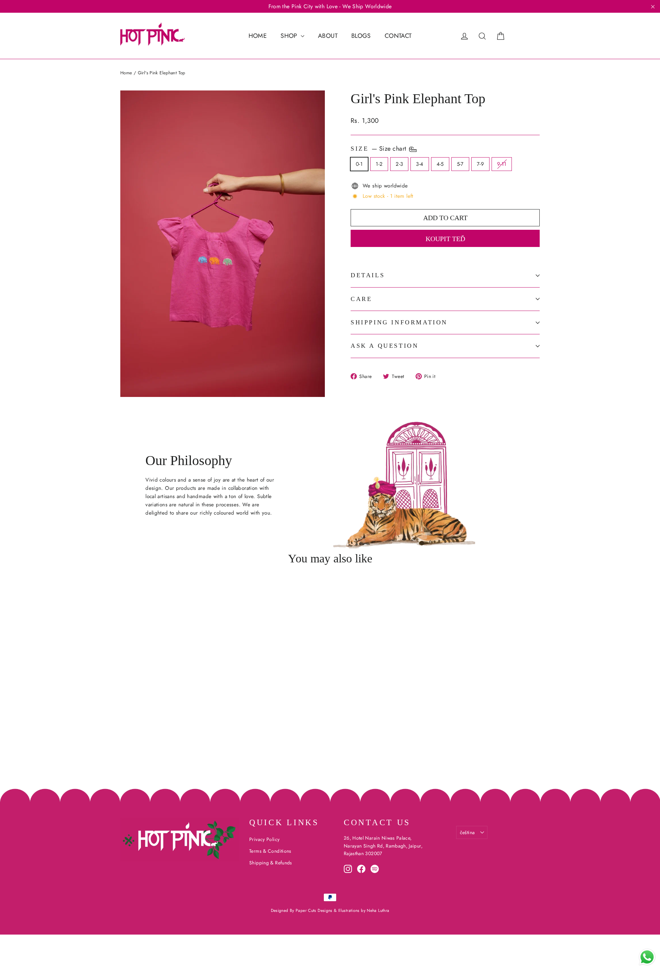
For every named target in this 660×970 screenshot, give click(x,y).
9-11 (502, 164)
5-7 (460, 164)
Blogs (361, 35)
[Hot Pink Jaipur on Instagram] (348, 868)
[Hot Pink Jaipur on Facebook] (361, 868)
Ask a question (384, 345)
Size (379, 148)
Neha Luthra (378, 910)
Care (361, 298)
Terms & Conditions (270, 851)
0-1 (359, 164)
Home (258, 35)
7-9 (480, 164)
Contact (398, 35)
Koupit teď (445, 238)
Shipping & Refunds (270, 862)
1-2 (379, 164)
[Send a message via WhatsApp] (647, 957)
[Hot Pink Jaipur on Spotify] (375, 868)
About (328, 35)
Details (368, 275)
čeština (467, 832)
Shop (289, 35)
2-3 (399, 164)
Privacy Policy (264, 839)
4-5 (440, 164)
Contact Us (377, 822)
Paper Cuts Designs (315, 910)
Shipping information (399, 322)
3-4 (419, 164)
